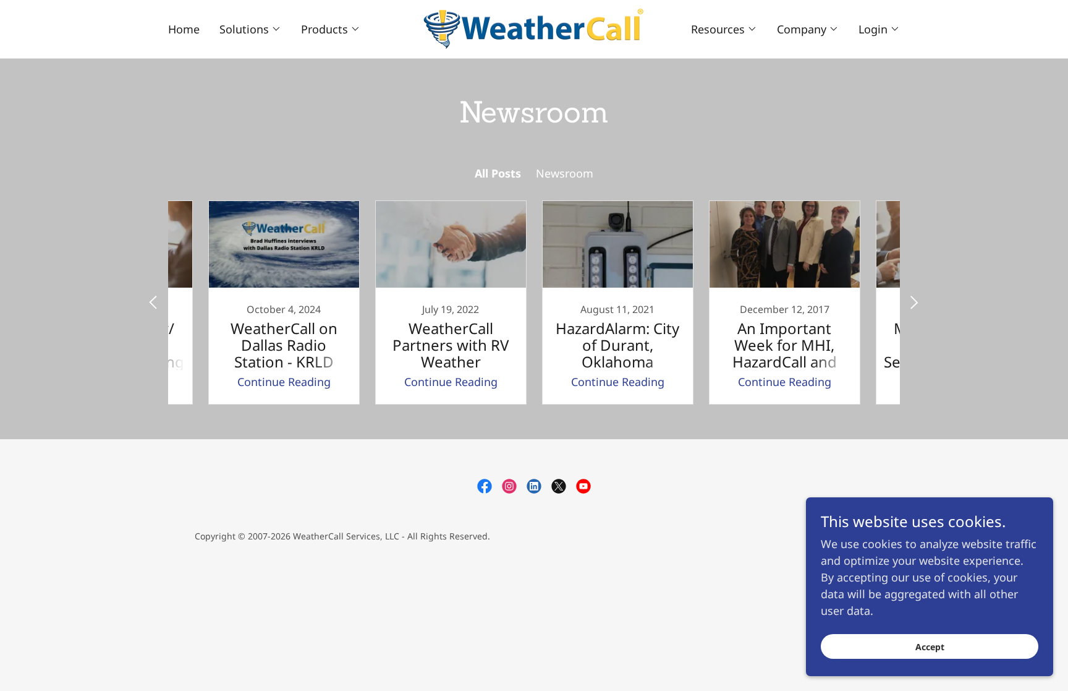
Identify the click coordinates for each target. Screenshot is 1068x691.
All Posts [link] (498, 173)
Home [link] (184, 29)
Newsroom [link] (564, 173)
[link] (534, 27)
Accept (929, 647)
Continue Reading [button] (284, 381)
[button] (250, 29)
